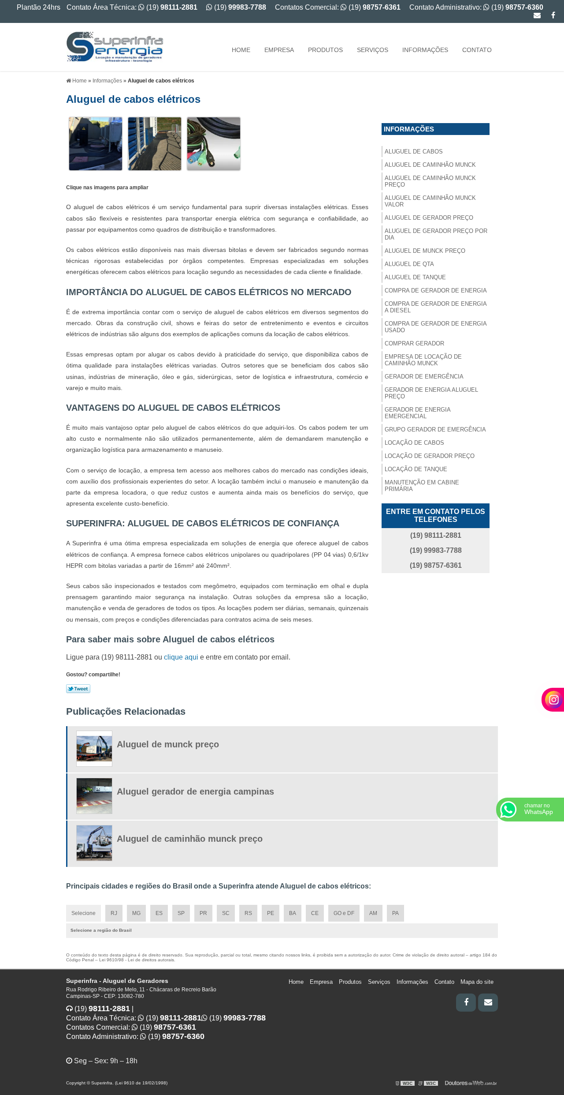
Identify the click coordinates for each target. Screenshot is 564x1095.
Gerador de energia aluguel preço (431, 393)
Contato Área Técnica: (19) (132, 7)
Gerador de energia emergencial (418, 413)
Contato (477, 49)
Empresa (279, 49)
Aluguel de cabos (414, 151)
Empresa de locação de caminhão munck (423, 360)
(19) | (103, 1008)
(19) (239, 7)
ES (159, 913)
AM (373, 913)
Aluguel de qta (409, 264)
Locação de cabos (414, 442)
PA (395, 913)
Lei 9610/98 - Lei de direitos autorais (136, 959)
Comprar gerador (414, 343)
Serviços (372, 49)
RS (248, 913)
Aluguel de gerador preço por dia (436, 234)
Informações (425, 49)
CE (315, 913)
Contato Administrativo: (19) (476, 7)
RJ (114, 913)
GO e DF (344, 913)
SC (226, 913)
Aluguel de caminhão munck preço (430, 181)
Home (241, 49)
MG (136, 913)
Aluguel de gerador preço (429, 217)
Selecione (83, 913)
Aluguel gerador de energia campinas (195, 791)
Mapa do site (477, 982)
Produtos (325, 49)
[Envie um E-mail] (537, 15)
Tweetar (78, 688)
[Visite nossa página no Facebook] (553, 15)
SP (181, 913)
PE (270, 913)
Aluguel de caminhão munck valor (430, 201)
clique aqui (181, 657)
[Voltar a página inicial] (114, 46)
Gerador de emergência (424, 376)
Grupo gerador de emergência (435, 429)
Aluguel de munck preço (425, 251)
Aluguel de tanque (415, 277)
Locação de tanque (416, 469)
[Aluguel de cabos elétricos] (95, 143)
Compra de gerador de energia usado (436, 327)
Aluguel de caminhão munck (430, 164)
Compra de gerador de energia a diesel (436, 307)
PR (203, 913)
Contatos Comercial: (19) (338, 7)
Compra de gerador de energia (436, 290)
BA (292, 913)
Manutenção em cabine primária (422, 485)
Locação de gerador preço (430, 456)
